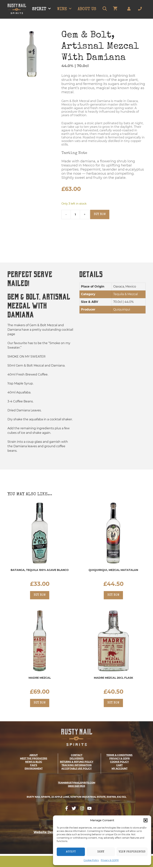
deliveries (77, 758)
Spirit (39, 9)
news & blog (33, 761)
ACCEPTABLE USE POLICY (76, 768)
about (33, 755)
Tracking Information (77, 765)
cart (119, 765)
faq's (33, 765)
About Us (87, 9)
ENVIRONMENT (34, 768)
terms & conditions (119, 755)
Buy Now (100, 214)
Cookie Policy (91, 860)
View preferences (132, 851)
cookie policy (119, 761)
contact (76, 755)
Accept (71, 851)
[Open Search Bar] (104, 9)
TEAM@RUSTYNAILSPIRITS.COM (76, 782)
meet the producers (33, 758)
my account (119, 768)
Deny (100, 851)
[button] (145, 820)
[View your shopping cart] (115, 9)
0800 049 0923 (76, 786)
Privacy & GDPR (110, 860)
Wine (62, 9)
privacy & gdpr (119, 758)
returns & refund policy (76, 761)
